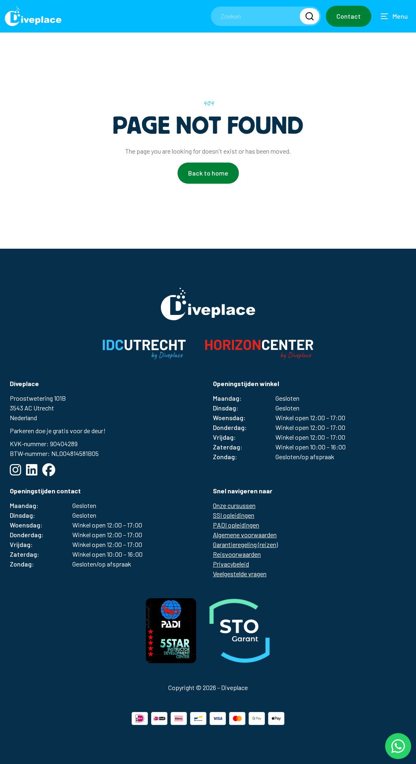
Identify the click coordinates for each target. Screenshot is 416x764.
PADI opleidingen (236, 525)
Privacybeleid (231, 564)
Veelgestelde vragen (239, 573)
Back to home (208, 173)
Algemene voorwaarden (245, 534)
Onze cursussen (234, 505)
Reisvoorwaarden (237, 554)
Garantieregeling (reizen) (245, 544)
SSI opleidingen (233, 515)
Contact (348, 16)
